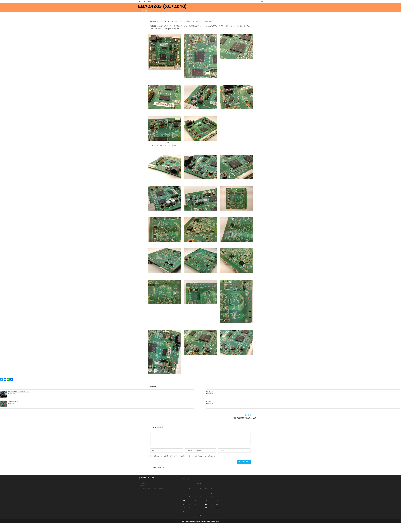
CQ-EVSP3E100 (209, 401)
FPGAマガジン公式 (145, 1)
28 (206, 508)
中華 (162, 467)
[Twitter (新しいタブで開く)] (262, 1)
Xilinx (155, 467)
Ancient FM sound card (13, 401)
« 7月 (199, 516)
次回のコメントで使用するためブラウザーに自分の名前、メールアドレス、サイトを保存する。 (185, 456)
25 (189, 508)
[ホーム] (138, 11)
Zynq (159, 467)
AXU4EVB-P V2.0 (209, 391)
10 (184, 500)
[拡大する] (178, 37)
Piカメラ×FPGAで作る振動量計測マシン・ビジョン (19, 391)
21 (206, 504)
